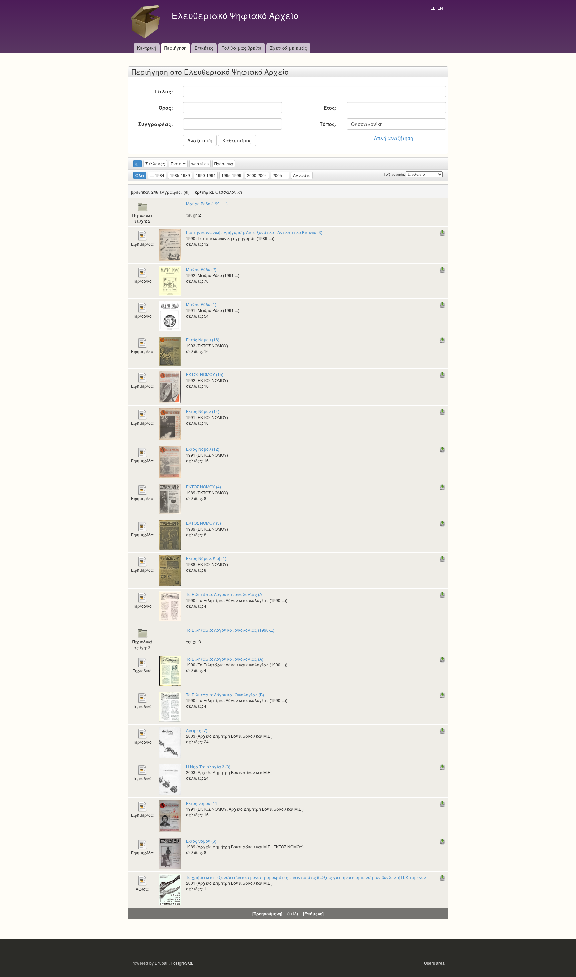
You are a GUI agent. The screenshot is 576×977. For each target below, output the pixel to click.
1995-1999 (231, 175)
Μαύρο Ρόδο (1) (201, 304)
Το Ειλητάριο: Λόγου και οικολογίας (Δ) (225, 594)
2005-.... (280, 175)
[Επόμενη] (313, 914)
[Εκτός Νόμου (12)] (170, 461)
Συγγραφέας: (155, 124)
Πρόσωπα (223, 163)
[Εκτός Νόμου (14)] (170, 424)
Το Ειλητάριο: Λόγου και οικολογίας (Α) (224, 659)
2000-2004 (257, 175)
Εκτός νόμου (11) (202, 803)
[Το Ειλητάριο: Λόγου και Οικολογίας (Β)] (170, 706)
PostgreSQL (182, 963)
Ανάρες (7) (196, 730)
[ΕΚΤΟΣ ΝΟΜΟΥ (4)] (170, 498)
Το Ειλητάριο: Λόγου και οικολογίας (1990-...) (230, 630)
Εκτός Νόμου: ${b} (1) (206, 558)
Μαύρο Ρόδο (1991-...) (207, 203)
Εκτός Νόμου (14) (202, 411)
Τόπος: (328, 124)
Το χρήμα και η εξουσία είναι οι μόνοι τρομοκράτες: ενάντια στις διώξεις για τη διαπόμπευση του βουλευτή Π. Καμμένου (306, 877)
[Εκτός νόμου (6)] (170, 852)
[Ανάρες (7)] (170, 742)
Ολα (139, 175)
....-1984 (157, 175)
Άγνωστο (302, 175)
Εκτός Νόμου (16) (202, 339)
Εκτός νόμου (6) (201, 841)
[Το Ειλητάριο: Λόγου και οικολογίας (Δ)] (170, 606)
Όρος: (166, 107)
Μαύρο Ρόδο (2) (201, 269)
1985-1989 (180, 175)
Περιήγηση (175, 48)
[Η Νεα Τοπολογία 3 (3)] (170, 778)
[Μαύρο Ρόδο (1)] (170, 315)
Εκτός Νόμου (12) (202, 449)
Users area (434, 963)
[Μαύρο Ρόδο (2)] (170, 280)
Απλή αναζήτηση (393, 138)
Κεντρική (146, 48)
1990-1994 (206, 175)
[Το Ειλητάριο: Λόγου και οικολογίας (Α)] (170, 670)
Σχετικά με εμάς (288, 48)
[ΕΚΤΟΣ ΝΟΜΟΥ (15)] (170, 386)
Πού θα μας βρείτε (242, 48)
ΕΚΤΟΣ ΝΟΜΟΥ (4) (203, 486)
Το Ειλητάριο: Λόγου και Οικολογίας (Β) (225, 694)
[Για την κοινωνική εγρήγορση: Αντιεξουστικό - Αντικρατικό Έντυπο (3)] (170, 244)
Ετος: (330, 107)
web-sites (200, 163)
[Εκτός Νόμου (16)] (170, 350)
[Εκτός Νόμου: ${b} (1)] (170, 570)
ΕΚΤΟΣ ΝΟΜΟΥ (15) (204, 374)
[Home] (147, 21)
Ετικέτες (204, 48)
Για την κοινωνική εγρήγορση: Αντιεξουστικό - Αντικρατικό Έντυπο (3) (254, 232)
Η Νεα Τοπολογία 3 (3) (208, 766)
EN (440, 8)
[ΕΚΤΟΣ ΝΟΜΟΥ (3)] (170, 534)
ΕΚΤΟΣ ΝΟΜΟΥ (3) (203, 523)
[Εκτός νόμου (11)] (170, 815)
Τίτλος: (163, 91)
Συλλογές (155, 163)
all (137, 163)
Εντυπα (178, 163)
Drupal (161, 963)
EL (432, 8)
